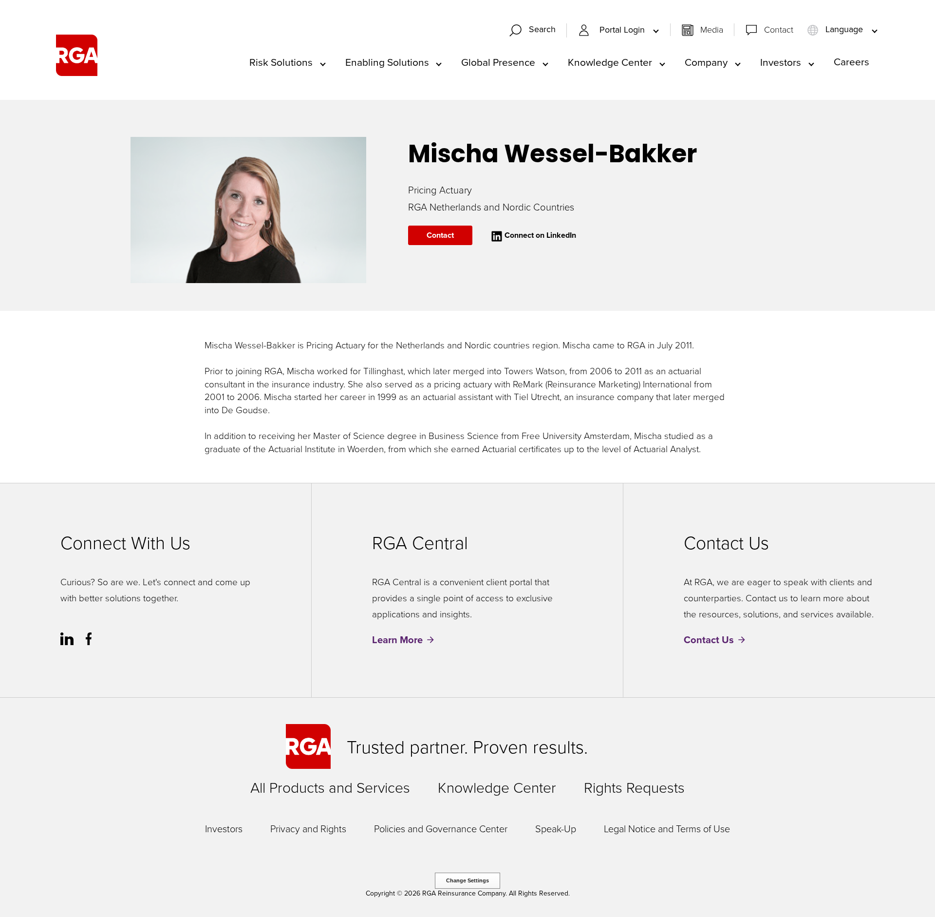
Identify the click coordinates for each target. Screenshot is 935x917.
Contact (778, 29)
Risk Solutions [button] (281, 62)
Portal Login (623, 30)
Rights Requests (634, 787)
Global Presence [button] (498, 62)
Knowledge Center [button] (610, 62)
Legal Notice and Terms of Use (667, 828)
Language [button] (844, 29)
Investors (224, 828)
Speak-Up (555, 828)
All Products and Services (330, 787)
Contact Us (709, 640)
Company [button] (706, 62)
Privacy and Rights (308, 828)
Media (711, 29)
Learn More (397, 640)
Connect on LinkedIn (539, 235)
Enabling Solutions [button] (387, 62)
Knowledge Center (497, 787)
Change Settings (467, 880)
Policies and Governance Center (440, 828)
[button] (536, 30)
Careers (851, 61)
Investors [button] (780, 62)
